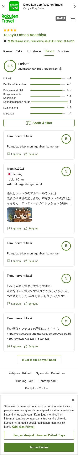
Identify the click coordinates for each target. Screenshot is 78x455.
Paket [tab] (20, 51)
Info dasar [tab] (34, 51)
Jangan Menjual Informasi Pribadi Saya (39, 435)
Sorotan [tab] (63, 51)
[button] (10, 18)
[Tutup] (73, 400)
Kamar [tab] (7, 51)
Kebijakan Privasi (23, 426)
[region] (39, 424)
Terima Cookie (39, 447)
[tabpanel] (39, 212)
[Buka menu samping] (73, 18)
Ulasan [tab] (49, 51)
